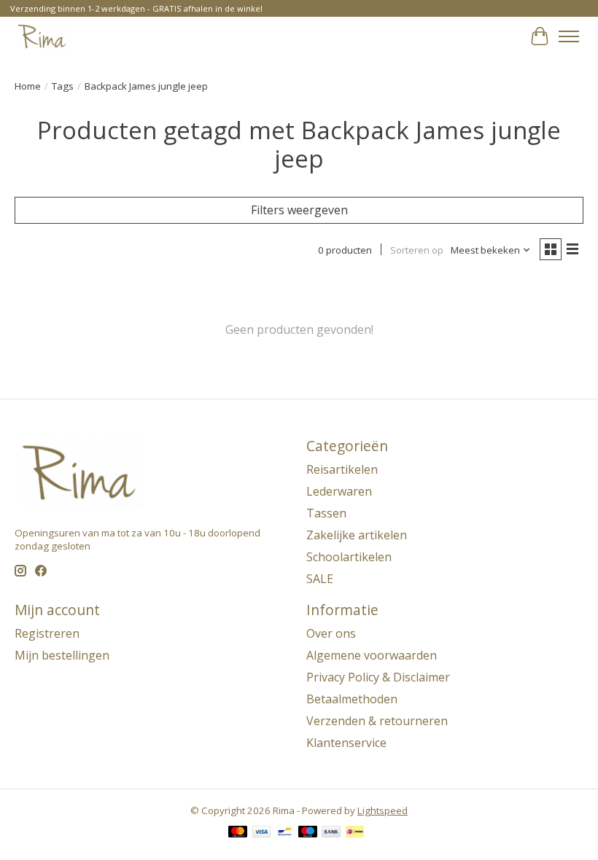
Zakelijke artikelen (356, 535)
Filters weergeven (299, 210)
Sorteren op (416, 250)
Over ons (331, 633)
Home (28, 86)
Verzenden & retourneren (377, 721)
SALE (319, 579)
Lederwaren (339, 491)
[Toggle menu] (568, 36)
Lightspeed (382, 810)
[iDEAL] (355, 833)
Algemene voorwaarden (371, 655)
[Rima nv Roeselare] (42, 36)
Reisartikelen (342, 469)
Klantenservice (346, 743)
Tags (63, 86)
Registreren (47, 633)
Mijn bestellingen (62, 655)
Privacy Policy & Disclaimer (378, 677)
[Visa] (261, 833)
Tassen (326, 513)
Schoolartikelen (349, 557)
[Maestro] (307, 833)
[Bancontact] (285, 833)
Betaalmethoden (351, 699)
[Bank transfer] (331, 833)
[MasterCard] (237, 833)
